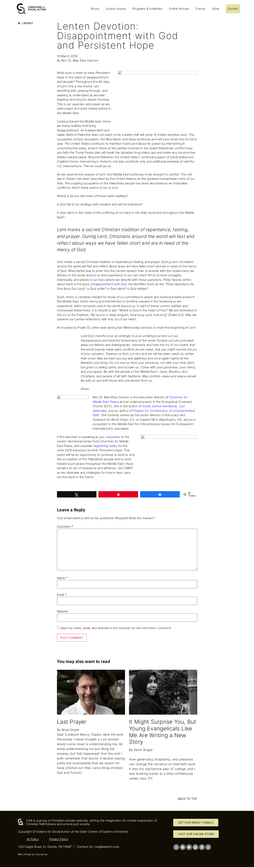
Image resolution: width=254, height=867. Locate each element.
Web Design (24, 854)
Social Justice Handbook (159, 406)
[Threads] (208, 847)
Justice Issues (116, 9)
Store (215, 9)
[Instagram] (176, 847)
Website (62, 611)
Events (200, 9)
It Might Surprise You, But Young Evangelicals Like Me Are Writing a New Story (162, 731)
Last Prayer (72, 721)
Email (62, 594)
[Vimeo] (195, 847)
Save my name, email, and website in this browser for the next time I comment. (116, 627)
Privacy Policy (58, 839)
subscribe (113, 437)
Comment (65, 526)
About (95, 9)
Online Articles (179, 9)
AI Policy (33, 839)
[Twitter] (189, 847)
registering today (105, 446)
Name (62, 577)
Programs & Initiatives (147, 9)
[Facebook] (183, 847)
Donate (233, 9)
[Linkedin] (202, 847)
